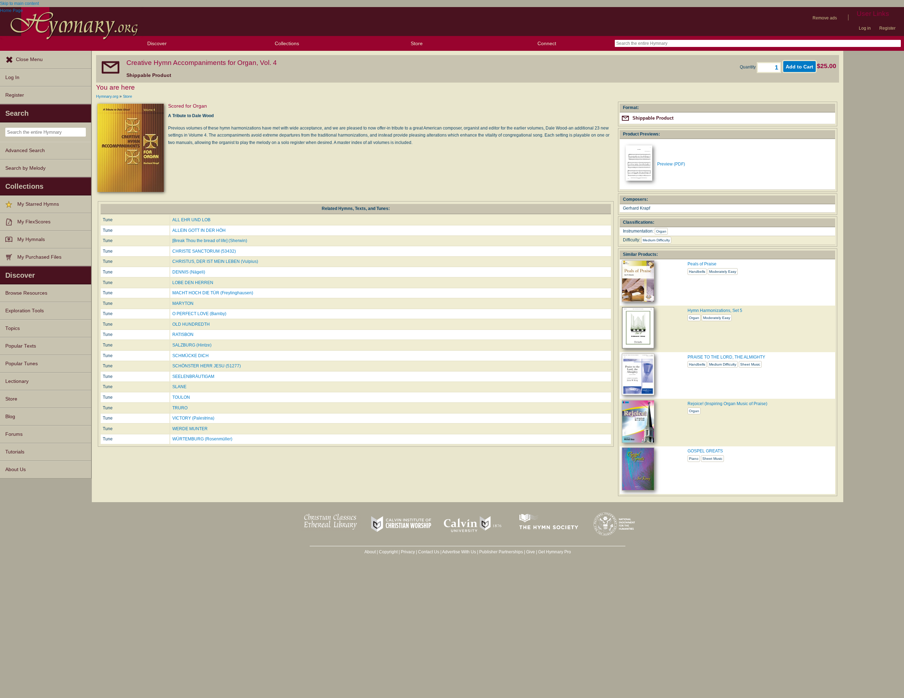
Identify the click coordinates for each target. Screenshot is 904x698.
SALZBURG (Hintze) (192, 345)
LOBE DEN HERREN (192, 282)
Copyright (388, 551)
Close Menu (29, 59)
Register (887, 28)
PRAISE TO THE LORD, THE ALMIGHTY (726, 357)
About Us (15, 469)
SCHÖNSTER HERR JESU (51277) (206, 365)
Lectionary (17, 381)
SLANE (179, 386)
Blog (10, 416)
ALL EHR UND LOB (191, 219)
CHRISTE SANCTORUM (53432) (204, 251)
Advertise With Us (459, 551)
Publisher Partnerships (501, 551)
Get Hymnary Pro (554, 551)
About (370, 551)
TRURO (180, 407)
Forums (14, 434)
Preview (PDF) (671, 164)
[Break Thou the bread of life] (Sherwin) (209, 240)
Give (530, 551)
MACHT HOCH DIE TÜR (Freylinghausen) (212, 292)
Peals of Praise (702, 263)
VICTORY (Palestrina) (193, 418)
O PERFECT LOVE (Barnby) (199, 313)
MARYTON (183, 303)
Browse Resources (26, 293)
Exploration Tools (24, 310)
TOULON (181, 397)
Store (417, 43)
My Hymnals (31, 239)
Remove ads (825, 18)
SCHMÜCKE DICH (190, 355)
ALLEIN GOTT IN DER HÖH (199, 230)
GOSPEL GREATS (705, 451)
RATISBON (183, 334)
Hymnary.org (107, 96)
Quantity (748, 67)
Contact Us (428, 551)
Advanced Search (25, 150)
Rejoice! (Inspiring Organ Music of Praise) (727, 403)
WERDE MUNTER (190, 428)
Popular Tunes (21, 363)
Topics (12, 328)
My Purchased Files (39, 257)
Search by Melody (25, 168)
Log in (865, 28)
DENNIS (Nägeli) (188, 272)
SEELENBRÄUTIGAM (193, 376)
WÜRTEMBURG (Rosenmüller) (202, 439)
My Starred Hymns (38, 204)
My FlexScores (33, 221)
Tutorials (14, 452)
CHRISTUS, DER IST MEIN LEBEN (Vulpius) (215, 261)
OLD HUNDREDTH (191, 324)
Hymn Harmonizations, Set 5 (715, 310)
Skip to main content (19, 3)
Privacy (408, 551)
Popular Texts (20, 346)
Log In (12, 77)
